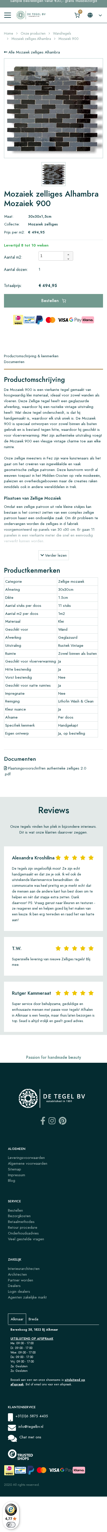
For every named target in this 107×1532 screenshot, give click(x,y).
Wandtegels (62, 33)
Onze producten (33, 33)
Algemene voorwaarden (27, 1163)
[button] (68, 254)
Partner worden (20, 1280)
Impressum (16, 1174)
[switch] (10, 1524)
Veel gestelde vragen (26, 1239)
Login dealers (19, 1291)
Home (8, 33)
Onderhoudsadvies (23, 1233)
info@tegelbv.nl (30, 1426)
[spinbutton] (52, 256)
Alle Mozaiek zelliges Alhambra (33, 52)
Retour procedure (22, 1227)
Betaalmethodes (21, 1221)
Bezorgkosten (19, 1215)
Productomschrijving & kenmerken (31, 356)
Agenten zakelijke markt (27, 1297)
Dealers (14, 1285)
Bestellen (50, 301)
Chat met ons (30, 1437)
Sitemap (14, 1169)
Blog (11, 1180)
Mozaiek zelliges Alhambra (31, 38)
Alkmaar (17, 1319)
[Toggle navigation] (7, 15)
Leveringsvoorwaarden (26, 1157)
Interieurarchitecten (24, 1268)
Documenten (14, 361)
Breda (33, 1319)
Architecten (17, 1274)
